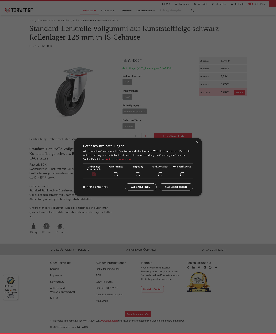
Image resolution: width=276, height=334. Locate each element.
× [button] (196, 142)
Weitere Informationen (118, 159)
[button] (95, 187)
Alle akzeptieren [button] (176, 186)
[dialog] (138, 167)
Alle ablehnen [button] (140, 186)
